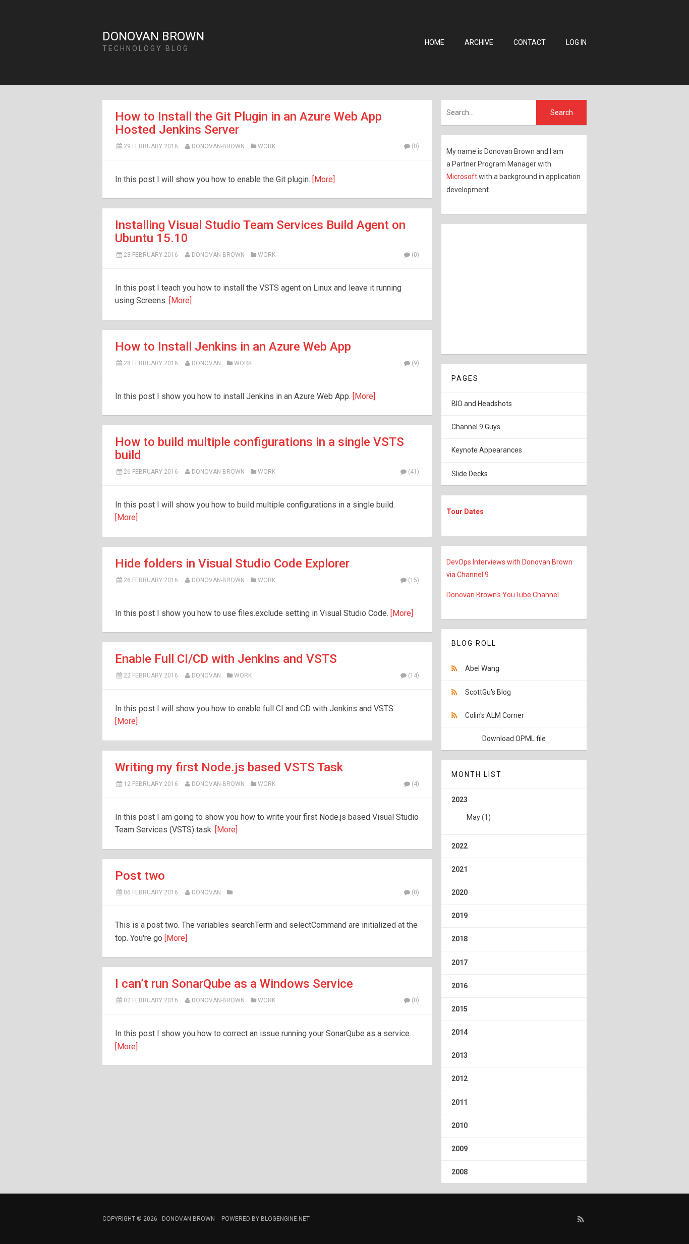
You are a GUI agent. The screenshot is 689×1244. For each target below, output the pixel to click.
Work (266, 146)
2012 (459, 1079)
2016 (459, 986)
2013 (459, 1055)
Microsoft (462, 177)
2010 (459, 1125)
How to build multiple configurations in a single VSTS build (259, 448)
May (473, 817)
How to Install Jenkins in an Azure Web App (233, 347)
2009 (459, 1149)
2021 (459, 869)
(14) (413, 675)
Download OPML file (514, 738)
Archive (479, 42)
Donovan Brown (153, 36)
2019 (459, 916)
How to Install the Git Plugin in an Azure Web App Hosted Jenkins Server (248, 123)
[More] (323, 179)
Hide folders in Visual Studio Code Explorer (232, 563)
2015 (459, 1009)
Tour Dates (465, 511)
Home (434, 42)
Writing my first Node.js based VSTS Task (229, 767)
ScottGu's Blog (488, 692)
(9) (415, 363)
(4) (415, 783)
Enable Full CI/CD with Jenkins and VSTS (226, 659)
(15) (413, 580)
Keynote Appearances (486, 450)
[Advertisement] (504, 287)
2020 (459, 892)
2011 (459, 1102)
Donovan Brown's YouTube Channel (502, 595)
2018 (459, 939)
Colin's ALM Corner (494, 715)
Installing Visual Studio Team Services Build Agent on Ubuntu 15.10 (260, 231)
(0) (415, 146)
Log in (576, 42)
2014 (459, 1032)
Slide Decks (469, 474)
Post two (140, 876)
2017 (459, 962)
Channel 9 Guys (475, 427)
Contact (529, 42)
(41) (413, 471)
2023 (471, 808)
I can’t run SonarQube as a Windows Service (234, 984)
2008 (459, 1172)
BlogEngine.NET (285, 1218)
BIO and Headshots (481, 404)
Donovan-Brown (218, 146)
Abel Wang (482, 668)
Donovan (206, 363)
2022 (459, 846)
